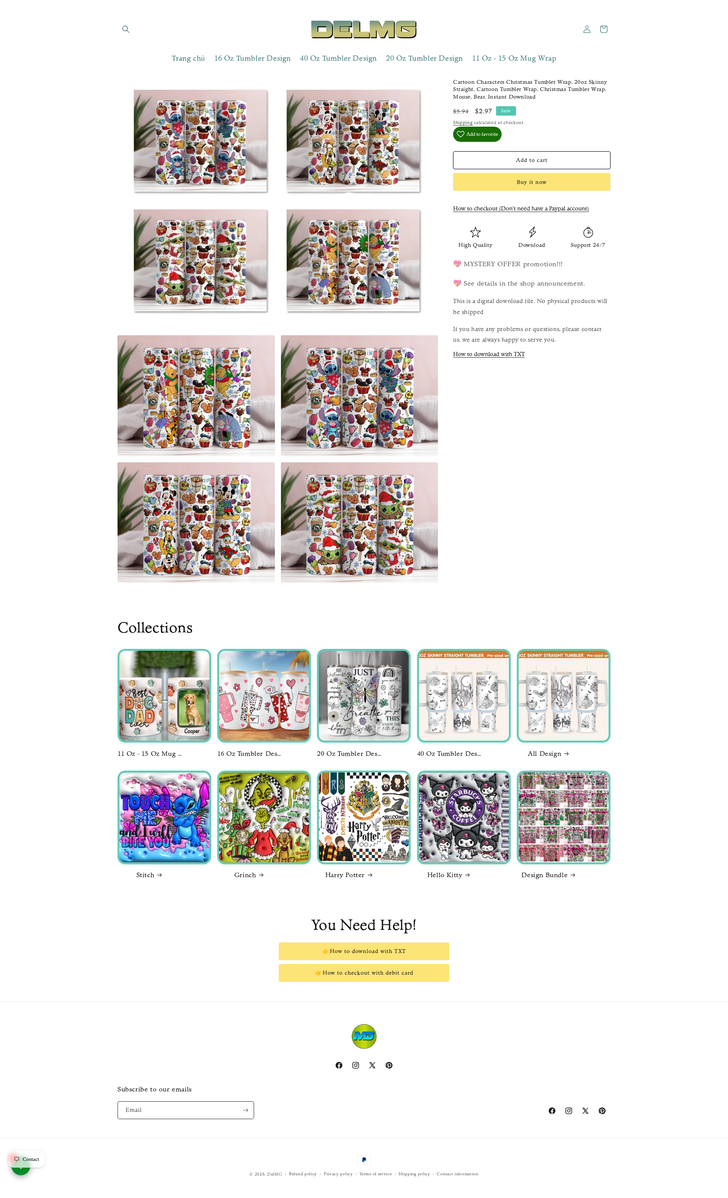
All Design (544, 754)
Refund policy (303, 1173)
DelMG (274, 1174)
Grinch (245, 875)
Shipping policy (414, 1173)
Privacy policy (338, 1173)
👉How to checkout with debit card (364, 972)
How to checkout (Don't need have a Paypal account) (521, 208)
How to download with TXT (489, 354)
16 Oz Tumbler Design (249, 754)
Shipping (463, 122)
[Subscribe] (245, 1110)
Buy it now (532, 182)
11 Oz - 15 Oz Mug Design (150, 754)
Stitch (145, 875)
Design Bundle (544, 875)
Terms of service (375, 1173)
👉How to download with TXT (364, 951)
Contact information (457, 1173)
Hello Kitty (445, 875)
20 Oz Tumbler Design (349, 754)
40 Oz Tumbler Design (449, 754)
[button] (126, 29)
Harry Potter (345, 875)
